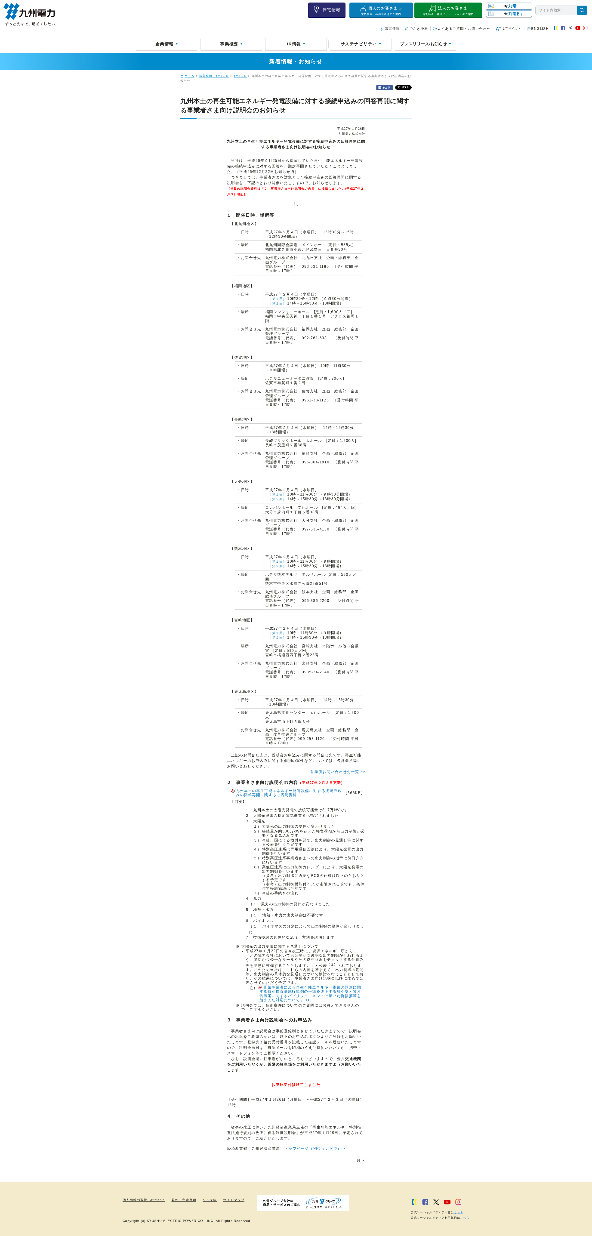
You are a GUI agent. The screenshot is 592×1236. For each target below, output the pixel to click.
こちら (458, 1212)
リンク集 (210, 1200)
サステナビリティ (359, 44)
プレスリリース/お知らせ (423, 44)
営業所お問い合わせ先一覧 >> (337, 772)
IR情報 (294, 44)
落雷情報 (392, 29)
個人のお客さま (381, 10)
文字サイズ (509, 28)
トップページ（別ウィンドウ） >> (316, 1148)
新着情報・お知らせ (214, 76)
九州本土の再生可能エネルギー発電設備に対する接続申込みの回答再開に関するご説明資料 (289, 793)
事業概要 (229, 44)
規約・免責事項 (184, 1200)
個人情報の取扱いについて (144, 1200)
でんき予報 (418, 29)
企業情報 (164, 44)
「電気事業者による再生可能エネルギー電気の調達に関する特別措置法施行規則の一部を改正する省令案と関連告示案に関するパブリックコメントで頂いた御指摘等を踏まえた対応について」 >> (310, 993)
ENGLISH (540, 29)
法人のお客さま (448, 10)
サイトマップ (233, 1200)
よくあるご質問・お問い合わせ (464, 29)
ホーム (189, 76)
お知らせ (240, 76)
